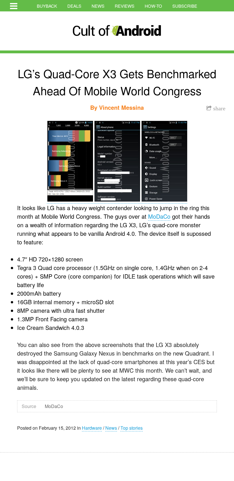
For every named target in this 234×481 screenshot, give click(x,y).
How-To (153, 6)
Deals (74, 6)
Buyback (47, 6)
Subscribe (184, 6)
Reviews (124, 6)
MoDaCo (159, 216)
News (98, 6)
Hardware (92, 428)
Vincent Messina (121, 107)
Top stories (131, 428)
